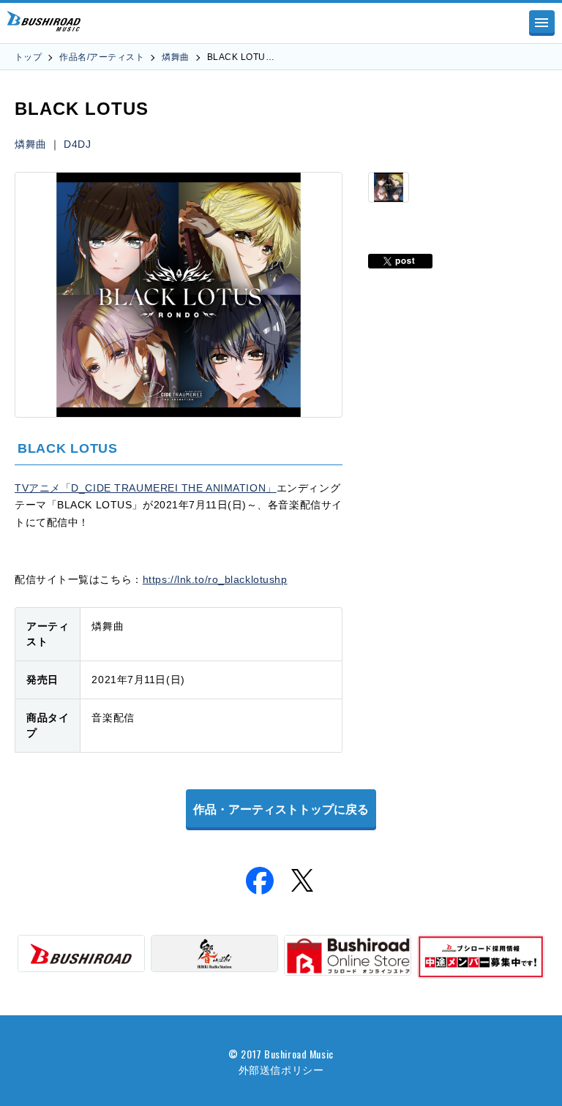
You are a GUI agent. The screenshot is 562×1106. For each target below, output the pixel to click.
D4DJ (77, 144)
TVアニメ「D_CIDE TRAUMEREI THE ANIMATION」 (146, 488)
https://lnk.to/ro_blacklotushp (215, 579)
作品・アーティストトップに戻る (281, 809)
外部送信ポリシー (281, 1069)
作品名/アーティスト (101, 57)
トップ (28, 57)
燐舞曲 (175, 57)
